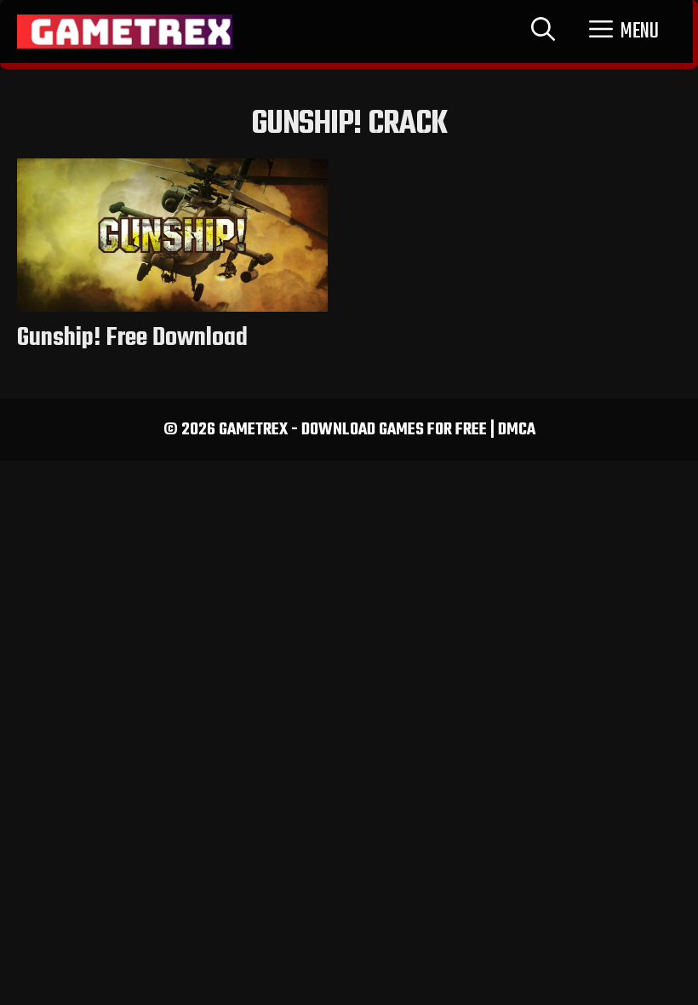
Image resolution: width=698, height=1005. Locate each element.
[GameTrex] (124, 31)
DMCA (516, 429)
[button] (624, 31)
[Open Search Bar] (543, 31)
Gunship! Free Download (132, 338)
